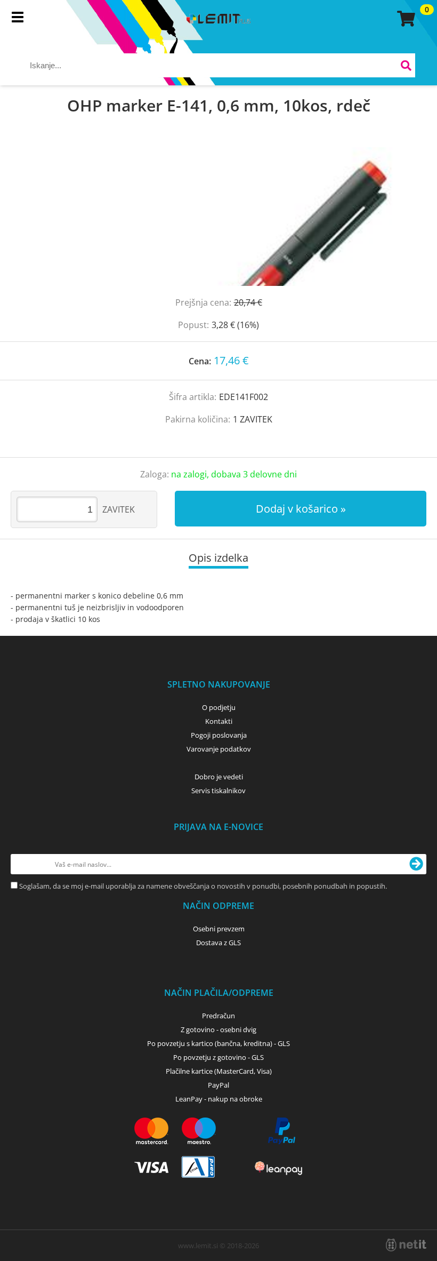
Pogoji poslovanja (219, 735)
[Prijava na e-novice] (416, 864)
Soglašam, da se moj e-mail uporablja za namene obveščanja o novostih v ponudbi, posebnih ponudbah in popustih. (203, 886)
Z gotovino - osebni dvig (218, 1029)
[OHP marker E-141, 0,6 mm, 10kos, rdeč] (218, 216)
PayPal (218, 1085)
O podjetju (219, 707)
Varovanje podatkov (219, 749)
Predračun (218, 1015)
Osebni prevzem (219, 928)
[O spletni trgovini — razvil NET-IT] (406, 1245)
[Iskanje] (406, 67)
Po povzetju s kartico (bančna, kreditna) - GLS (218, 1043)
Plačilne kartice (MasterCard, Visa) (219, 1071)
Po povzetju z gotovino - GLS (218, 1057)
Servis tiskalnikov (218, 790)
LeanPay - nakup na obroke (218, 1099)
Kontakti (218, 721)
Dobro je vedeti (219, 776)
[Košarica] (404, 18)
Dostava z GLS (218, 942)
